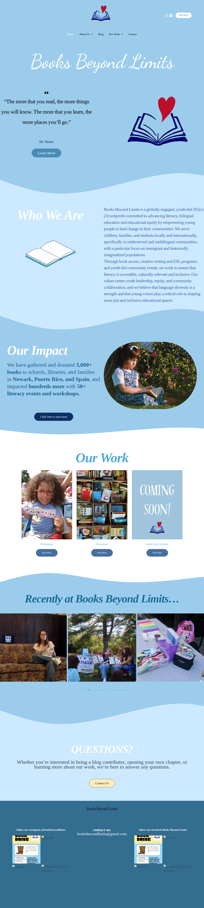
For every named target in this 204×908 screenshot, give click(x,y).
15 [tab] (118, 690)
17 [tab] (124, 690)
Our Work (114, 34)
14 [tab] (115, 690)
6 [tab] (91, 690)
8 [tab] (97, 690)
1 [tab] (76, 690)
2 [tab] (79, 690)
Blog (100, 34)
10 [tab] (103, 690)
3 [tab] (82, 690)
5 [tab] (88, 690)
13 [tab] (112, 690)
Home (70, 34)
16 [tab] (121, 690)
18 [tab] (127, 690)
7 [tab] (94, 690)
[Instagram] (166, 15)
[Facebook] (171, 15)
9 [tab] (100, 690)
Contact (132, 34)
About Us (84, 34)
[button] (184, 15)
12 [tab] (109, 690)
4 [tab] (85, 690)
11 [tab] (106, 690)
